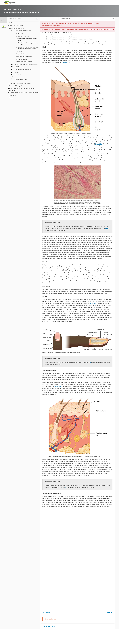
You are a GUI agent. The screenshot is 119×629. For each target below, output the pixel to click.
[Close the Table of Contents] (37, 19)
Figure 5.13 (93, 303)
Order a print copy (51, 619)
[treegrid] (23, 60)
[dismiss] (113, 24)
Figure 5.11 (65, 62)
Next (108, 612)
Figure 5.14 (57, 386)
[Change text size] (113, 19)
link (90, 362)
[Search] (90, 19)
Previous (47, 612)
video (107, 228)
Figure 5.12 (98, 144)
